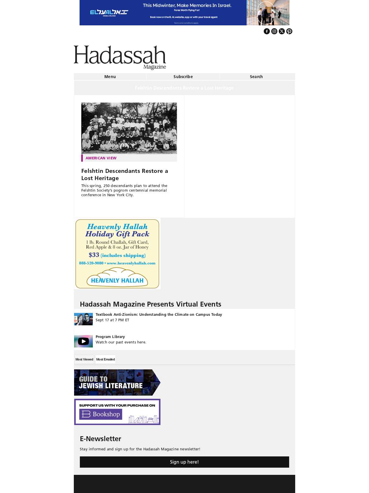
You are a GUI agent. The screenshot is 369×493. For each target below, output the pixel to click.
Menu (110, 74)
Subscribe (183, 74)
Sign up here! (184, 459)
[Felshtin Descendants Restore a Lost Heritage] (129, 126)
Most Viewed (84, 357)
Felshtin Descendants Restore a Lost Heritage (124, 172)
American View (101, 155)
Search (256, 74)
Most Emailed (105, 357)
